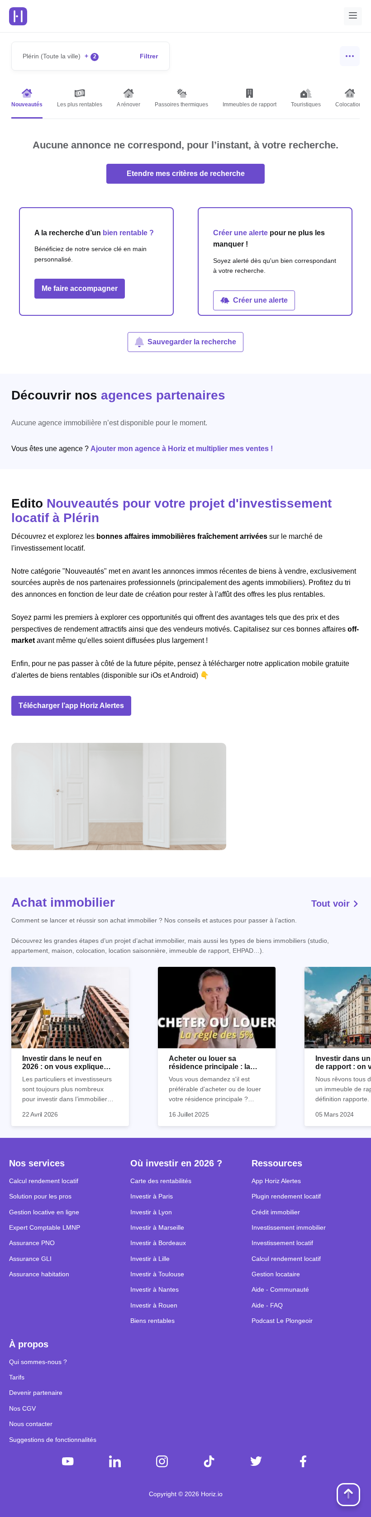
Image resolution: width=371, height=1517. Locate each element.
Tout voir (331, 903)
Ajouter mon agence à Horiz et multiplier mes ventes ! (181, 448)
